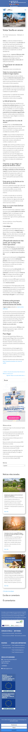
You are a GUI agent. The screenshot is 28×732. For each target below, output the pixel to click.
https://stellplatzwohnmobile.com (18, 645)
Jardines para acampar (6, 647)
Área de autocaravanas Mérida (8, 635)
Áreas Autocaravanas (6, 645)
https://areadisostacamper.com (18, 652)
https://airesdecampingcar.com (18, 649)
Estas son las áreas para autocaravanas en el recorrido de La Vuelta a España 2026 (13, 571)
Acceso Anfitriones (18, 633)
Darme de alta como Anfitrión (20, 635)
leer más (6, 511)
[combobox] (14, 465)
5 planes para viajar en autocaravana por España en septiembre (13, 495)
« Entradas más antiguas (8, 591)
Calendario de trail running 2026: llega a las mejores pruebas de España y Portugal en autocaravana (13, 452)
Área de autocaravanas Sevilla (8, 633)
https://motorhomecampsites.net (18, 647)
